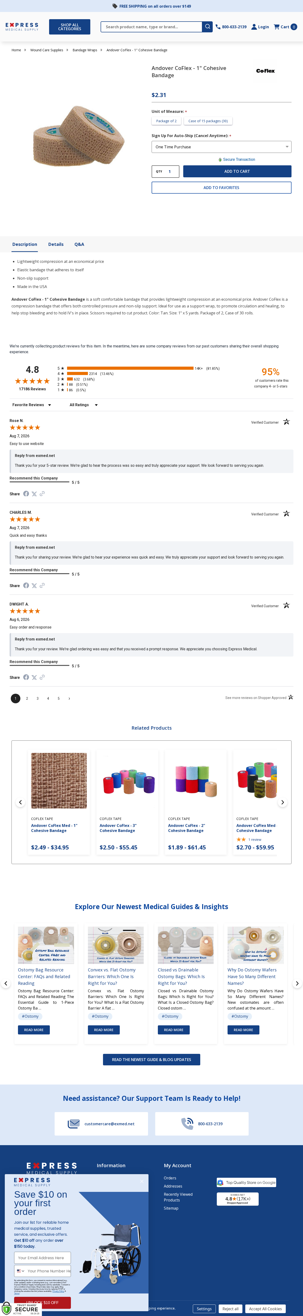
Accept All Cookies (265, 1308)
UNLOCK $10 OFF (42, 1303)
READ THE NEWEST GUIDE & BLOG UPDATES (151, 1059)
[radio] (151, 368)
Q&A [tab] (79, 244)
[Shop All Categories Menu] (51, 27)
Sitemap (171, 1208)
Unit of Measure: (169, 112)
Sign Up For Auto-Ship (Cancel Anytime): (192, 136)
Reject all (231, 1308)
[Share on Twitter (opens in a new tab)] (34, 494)
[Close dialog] (141, 1181)
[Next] (282, 802)
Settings (204, 1308)
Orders (170, 1178)
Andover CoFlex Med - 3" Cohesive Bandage (259, 828)
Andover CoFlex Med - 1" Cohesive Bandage (54, 828)
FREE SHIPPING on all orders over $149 (155, 6)
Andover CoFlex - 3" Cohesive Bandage (118, 828)
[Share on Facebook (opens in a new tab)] (26, 494)
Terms (16, 1293)
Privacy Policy (58, 1291)
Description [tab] (24, 244)
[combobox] (19, 1271)
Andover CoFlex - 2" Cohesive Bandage (186, 828)
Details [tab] (55, 244)
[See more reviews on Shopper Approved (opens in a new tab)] (42, 494)
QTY (159, 171)
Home (16, 50)
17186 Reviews (37, 389)
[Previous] (20, 802)
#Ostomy (30, 1016)
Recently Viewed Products (178, 1197)
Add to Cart (237, 171)
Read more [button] (34, 1029)
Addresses (173, 1186)
